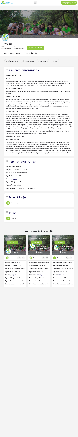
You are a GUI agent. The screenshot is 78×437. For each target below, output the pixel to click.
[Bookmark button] (23, 257)
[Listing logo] (5, 37)
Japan (15, 179)
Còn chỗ (12, 242)
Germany (38, 275)
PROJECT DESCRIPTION (11, 53)
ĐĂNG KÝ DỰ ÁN (31, 53)
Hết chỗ (60, 242)
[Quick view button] (19, 257)
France (61, 275)
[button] (35, 2)
